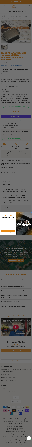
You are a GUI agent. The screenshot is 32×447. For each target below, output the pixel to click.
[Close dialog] (31, 212)
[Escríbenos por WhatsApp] (29, 438)
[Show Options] (14, 228)
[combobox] (7, 228)
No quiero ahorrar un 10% (8, 232)
